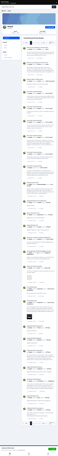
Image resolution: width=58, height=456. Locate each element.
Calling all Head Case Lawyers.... (35, 350)
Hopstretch (40, 288)
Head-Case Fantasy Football (34, 266)
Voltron (39, 49)
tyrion (38, 397)
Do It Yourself (49, 93)
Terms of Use (22, 450)
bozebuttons (40, 214)
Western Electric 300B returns (35, 79)
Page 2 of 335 (51, 43)
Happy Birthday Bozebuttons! (35, 326)
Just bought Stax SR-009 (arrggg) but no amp (39, 251)
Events (5, 55)
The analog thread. (32, 287)
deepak (30, 49)
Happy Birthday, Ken (32, 225)
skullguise (39, 368)
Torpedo (39, 202)
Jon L (38, 252)
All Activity (6, 38)
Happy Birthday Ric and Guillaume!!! (36, 201)
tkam (38, 268)
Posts (5, 47)
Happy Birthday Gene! (33, 396)
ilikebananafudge (41, 184)
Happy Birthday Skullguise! (34, 338)
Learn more (2, 2)
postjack (39, 239)
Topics (5, 45)
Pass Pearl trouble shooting (34, 91)
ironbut (39, 81)
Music (47, 49)
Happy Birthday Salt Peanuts (34, 367)
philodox (39, 340)
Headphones (51, 381)
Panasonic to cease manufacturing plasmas (38, 237)
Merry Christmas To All (33, 213)
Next (44, 42)
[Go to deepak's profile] (24, 48)
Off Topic (48, 202)
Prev (26, 42)
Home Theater (49, 239)
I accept (53, 449)
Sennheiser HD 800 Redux (34, 379)
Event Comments (8, 57)
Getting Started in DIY (33, 182)
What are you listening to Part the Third (37, 47)
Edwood (39, 352)
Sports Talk (47, 268)
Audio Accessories (50, 81)
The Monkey (40, 381)
